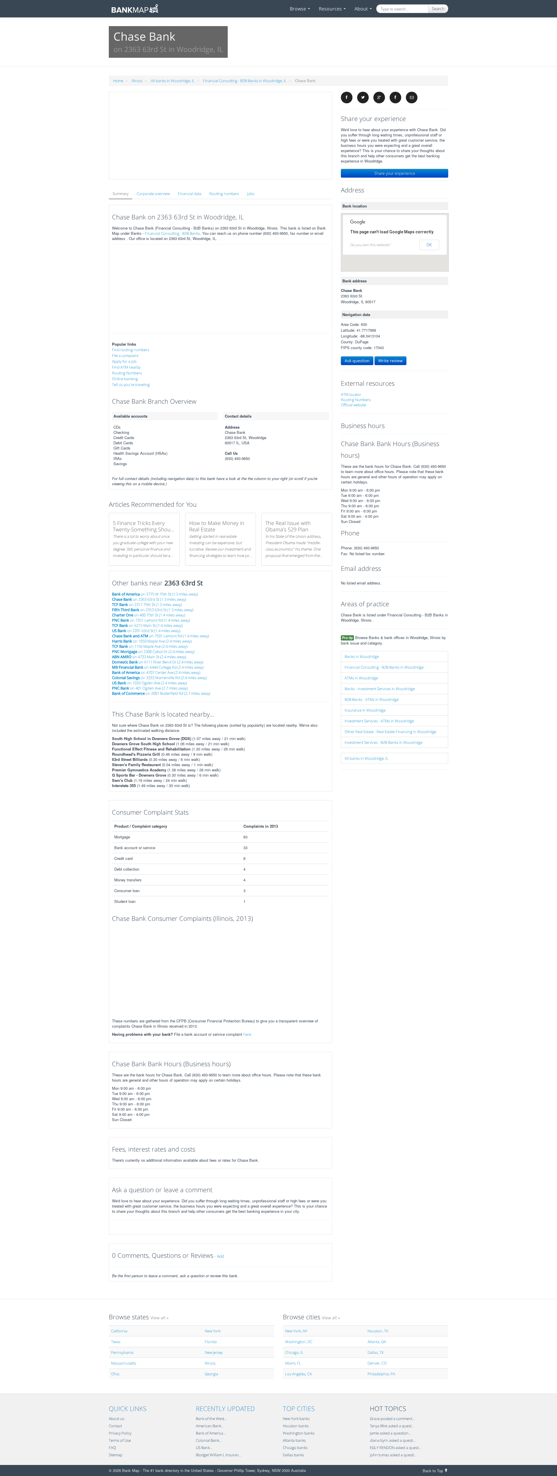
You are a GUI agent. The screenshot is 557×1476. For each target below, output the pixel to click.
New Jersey (214, 1352)
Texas (115, 1341)
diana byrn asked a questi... (393, 1440)
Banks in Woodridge (362, 656)
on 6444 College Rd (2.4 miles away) (158, 667)
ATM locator (351, 394)
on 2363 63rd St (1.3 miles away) (149, 599)
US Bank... (204, 1447)
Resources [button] (331, 9)
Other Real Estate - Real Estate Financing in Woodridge (390, 731)
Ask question (357, 360)
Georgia (211, 1373)
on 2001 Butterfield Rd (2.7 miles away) (161, 693)
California (119, 1331)
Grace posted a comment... (392, 1418)
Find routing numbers (130, 349)
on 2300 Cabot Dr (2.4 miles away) (153, 651)
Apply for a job (124, 361)
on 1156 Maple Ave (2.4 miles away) (150, 646)
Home (118, 80)
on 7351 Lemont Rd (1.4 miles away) (151, 620)
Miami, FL (293, 1363)
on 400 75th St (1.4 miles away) (148, 615)
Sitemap (115, 1454)
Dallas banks (293, 1454)
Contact (115, 1425)
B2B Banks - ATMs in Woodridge (372, 699)
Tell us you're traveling (131, 384)
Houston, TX (378, 1331)
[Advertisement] (220, 135)
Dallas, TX (376, 1352)
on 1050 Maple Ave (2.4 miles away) (152, 641)
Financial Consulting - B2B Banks (172, 233)
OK (429, 245)
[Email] (411, 97)
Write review (390, 360)
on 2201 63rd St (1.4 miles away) (146, 630)
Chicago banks (295, 1447)
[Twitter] (363, 97)
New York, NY (296, 1331)
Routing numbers (224, 193)
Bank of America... (211, 1433)
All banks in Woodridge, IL (173, 80)
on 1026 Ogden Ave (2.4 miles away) (149, 682)
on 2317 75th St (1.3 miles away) (147, 604)
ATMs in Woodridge (361, 678)
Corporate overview (153, 193)
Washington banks (298, 1433)
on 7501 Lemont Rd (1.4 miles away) (160, 635)
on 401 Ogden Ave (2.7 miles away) (150, 688)
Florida (211, 1341)
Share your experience (394, 173)
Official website (353, 404)
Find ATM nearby (126, 367)
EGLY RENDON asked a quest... (395, 1447)
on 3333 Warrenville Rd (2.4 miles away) (159, 677)
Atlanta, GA (377, 1341)
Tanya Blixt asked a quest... (392, 1425)
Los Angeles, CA (298, 1373)
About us (116, 1418)
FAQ (112, 1447)
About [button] (362, 9)
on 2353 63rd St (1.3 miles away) (152, 609)
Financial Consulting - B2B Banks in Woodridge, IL (245, 80)
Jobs (250, 193)
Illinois (137, 80)
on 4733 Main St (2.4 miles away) (149, 656)
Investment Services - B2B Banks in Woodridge (383, 742)
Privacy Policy (120, 1433)
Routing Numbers (127, 373)
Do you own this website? (370, 244)
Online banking (125, 378)
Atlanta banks (294, 1440)
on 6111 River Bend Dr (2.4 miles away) (157, 662)
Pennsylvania (122, 1352)
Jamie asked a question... (390, 1433)
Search (438, 8)
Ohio (115, 1373)
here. (247, 1034)
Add (220, 1256)
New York (212, 1331)
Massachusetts (123, 1363)
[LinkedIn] (395, 97)
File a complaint (125, 355)
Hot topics (388, 1408)
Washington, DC (298, 1341)
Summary (121, 193)
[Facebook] (346, 97)
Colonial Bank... (209, 1440)
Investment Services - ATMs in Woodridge (379, 720)
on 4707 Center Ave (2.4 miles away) (156, 672)
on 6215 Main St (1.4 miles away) (147, 625)
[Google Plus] (379, 97)
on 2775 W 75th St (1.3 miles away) (155, 594)
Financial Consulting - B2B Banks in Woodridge (384, 667)
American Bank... (210, 1425)
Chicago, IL (294, 1352)
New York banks (296, 1418)
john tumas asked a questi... (393, 1454)
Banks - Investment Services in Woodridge (380, 688)
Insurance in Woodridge (365, 710)
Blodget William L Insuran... (218, 1454)
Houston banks (296, 1425)
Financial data (189, 193)
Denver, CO (377, 1363)
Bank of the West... (211, 1418)
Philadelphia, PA (381, 1373)
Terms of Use (120, 1440)
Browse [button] (298, 9)
